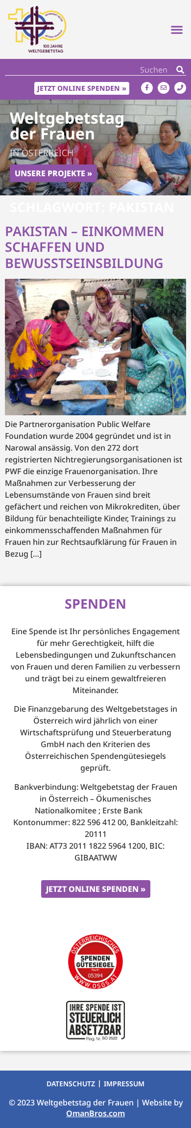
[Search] (180, 69)
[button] (176, 29)
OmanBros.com (95, 1113)
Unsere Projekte (50, 173)
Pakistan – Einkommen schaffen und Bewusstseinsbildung (84, 247)
